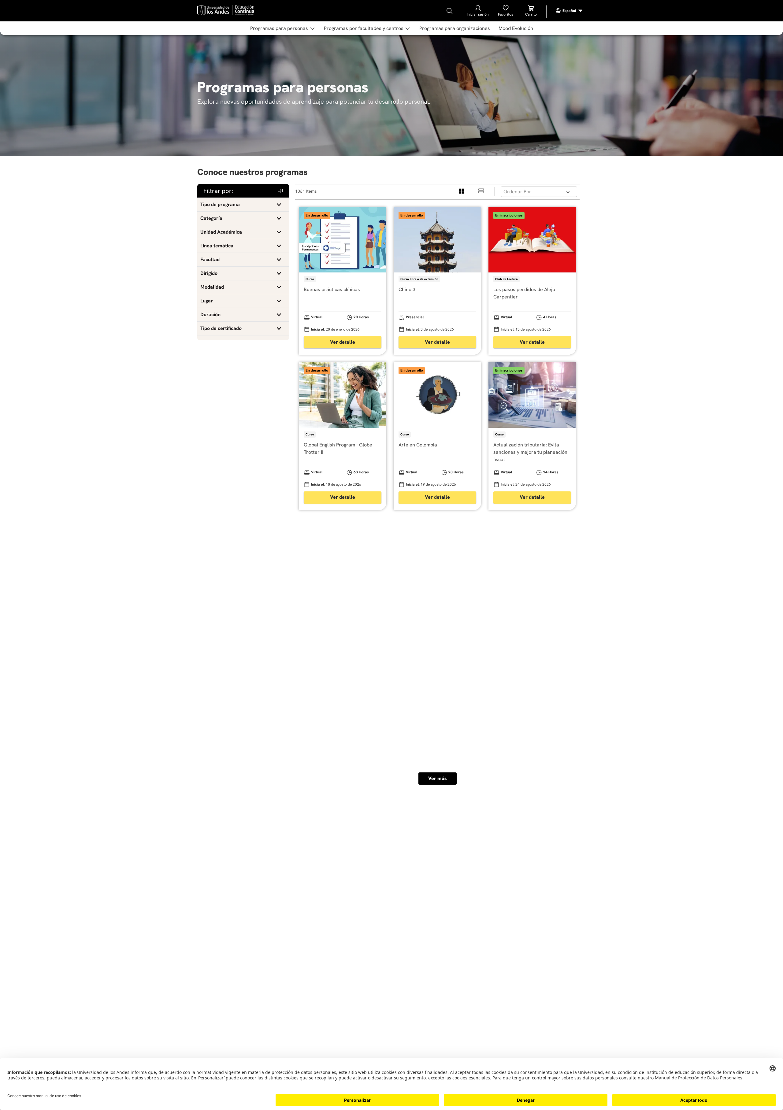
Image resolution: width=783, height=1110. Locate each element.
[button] (243, 204)
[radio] (462, 191)
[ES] (569, 10)
